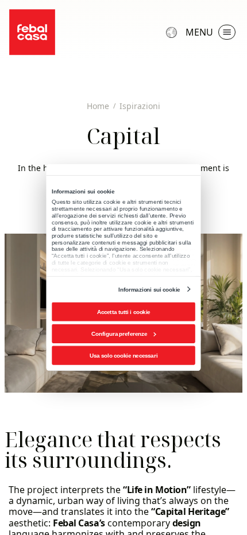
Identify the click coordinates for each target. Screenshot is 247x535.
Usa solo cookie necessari (123, 355)
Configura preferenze (119, 334)
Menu (199, 32)
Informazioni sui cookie (149, 289)
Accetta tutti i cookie (123, 312)
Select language (173, 32)
